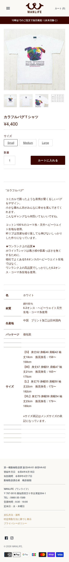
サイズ (8, 136)
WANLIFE (17, 546)
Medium (28, 143)
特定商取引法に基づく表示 (17, 519)
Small (10, 143)
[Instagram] (11, 538)
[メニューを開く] (8, 8)
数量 (6, 152)
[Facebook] (6, 538)
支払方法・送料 (12, 514)
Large (45, 143)
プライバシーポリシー (15, 523)
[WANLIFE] (35, 8)
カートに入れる (48, 160)
